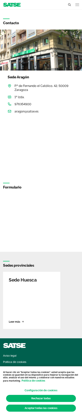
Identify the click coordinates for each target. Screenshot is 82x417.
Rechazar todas (41, 398)
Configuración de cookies (41, 390)
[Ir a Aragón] (12, 4)
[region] (41, 391)
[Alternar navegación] (77, 5)
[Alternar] (69, 5)
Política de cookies (33, 380)
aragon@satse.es (26, 111)
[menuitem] (9, 356)
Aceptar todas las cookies (41, 408)
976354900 (22, 104)
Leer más (14, 321)
